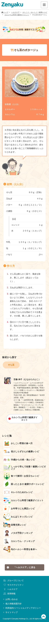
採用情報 (11, 593)
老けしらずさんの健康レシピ (25, 451)
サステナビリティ (15, 585)
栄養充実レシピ (18, 525)
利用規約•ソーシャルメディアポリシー (23, 608)
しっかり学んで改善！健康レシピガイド (28, 467)
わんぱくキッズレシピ (22, 517)
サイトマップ (11, 612)
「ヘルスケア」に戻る (24, 567)
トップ (5, 12)
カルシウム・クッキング (23, 541)
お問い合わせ (11, 599)
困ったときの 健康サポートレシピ (27, 484)
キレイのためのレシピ (22, 492)
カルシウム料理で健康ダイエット (16, 15)
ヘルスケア (15, 12)
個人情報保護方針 (13, 603)
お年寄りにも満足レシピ (23, 508)
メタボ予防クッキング (22, 533)
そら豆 (11, 365)
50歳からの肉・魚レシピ (23, 459)
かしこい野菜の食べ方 (22, 443)
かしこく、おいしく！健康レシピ (35, 12)
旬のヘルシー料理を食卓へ (24, 549)
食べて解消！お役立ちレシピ (25, 476)
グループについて (15, 580)
